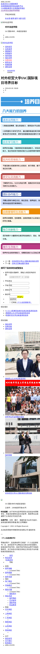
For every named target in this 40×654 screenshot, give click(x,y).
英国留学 (8, 53)
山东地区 (8, 626)
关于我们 (8, 641)
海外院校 (8, 56)
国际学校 (12, 603)
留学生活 (8, 62)
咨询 (35, 311)
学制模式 (8, 585)
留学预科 (12, 598)
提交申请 (13, 299)
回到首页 (8, 47)
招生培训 (8, 596)
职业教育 (12, 605)
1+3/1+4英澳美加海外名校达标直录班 (20, 311)
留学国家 (8, 572)
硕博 (12, 18)
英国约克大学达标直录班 (15, 315)
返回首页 (8, 638)
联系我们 (8, 643)
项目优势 (8, 58)
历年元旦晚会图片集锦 (20, 263)
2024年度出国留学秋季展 (10, 10)
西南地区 (8, 622)
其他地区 (8, 630)
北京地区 (8, 609)
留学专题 (8, 577)
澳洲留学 (8, 51)
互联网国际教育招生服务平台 (12, 6)
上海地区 (8, 613)
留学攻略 (8, 568)
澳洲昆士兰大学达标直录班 (16, 313)
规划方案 (8, 589)
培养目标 (8, 60)
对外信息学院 (11, 70)
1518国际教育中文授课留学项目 (13, 8)
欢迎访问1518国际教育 (9, 4)
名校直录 (8, 49)
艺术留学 (12, 600)
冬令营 (7, 18)
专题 (20, 18)
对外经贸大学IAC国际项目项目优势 (25, 261)
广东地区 (8, 618)
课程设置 (8, 67)
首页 (24, 18)
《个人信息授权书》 (24, 302)
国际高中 (12, 594)
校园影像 (8, 64)
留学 (16, 18)
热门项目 (8, 581)
